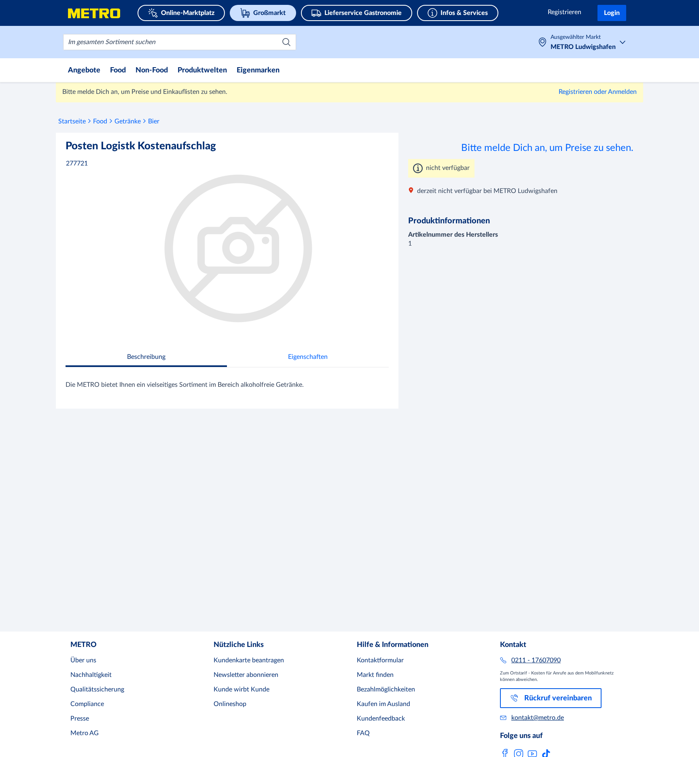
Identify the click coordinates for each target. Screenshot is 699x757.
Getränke (127, 121)
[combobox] (179, 42)
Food (100, 121)
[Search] (286, 42)
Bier (153, 121)
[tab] (146, 358)
